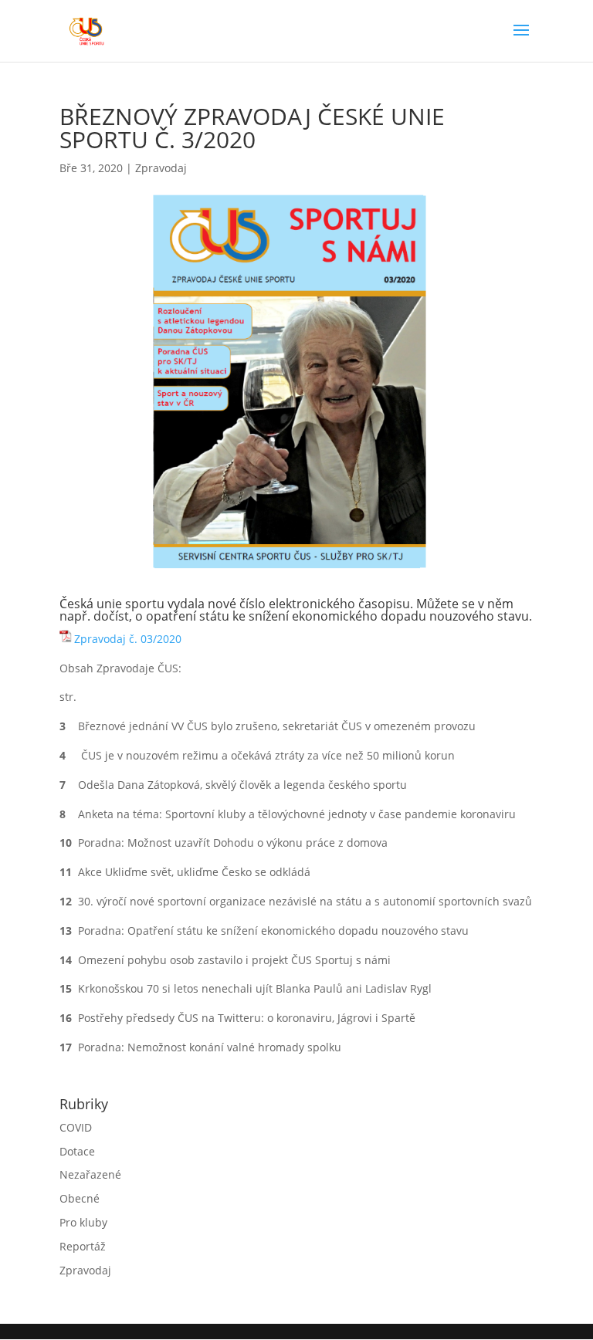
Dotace (77, 1151)
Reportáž (82, 1246)
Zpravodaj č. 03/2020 (127, 638)
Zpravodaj (161, 168)
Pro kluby (83, 1222)
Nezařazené (90, 1174)
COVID (75, 1127)
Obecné (79, 1198)
